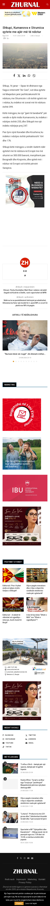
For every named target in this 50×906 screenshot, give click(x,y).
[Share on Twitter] (19, 75)
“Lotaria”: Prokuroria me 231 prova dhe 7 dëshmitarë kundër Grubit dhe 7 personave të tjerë (34, 816)
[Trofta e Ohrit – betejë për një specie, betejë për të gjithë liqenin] (10, 768)
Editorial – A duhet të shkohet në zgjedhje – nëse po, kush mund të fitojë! (12, 619)
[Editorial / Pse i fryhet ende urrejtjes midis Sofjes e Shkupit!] (13, 575)
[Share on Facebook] (14, 75)
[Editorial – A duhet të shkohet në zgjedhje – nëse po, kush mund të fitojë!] (13, 604)
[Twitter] (21, 858)
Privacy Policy (25, 882)
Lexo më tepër (31, 903)
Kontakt (41, 879)
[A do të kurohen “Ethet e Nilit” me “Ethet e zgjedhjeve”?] (37, 604)
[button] (5, 341)
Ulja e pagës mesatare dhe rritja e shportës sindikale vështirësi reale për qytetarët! (33, 800)
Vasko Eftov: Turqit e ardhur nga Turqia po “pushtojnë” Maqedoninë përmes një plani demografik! (33, 784)
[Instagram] (25, 858)
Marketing (32, 879)
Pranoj (19, 903)
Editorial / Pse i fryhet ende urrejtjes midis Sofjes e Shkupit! (12, 588)
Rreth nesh (9, 879)
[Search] (47, 4)
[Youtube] (28, 858)
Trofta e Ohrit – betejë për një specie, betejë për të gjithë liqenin (33, 766)
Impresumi (21, 879)
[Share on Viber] (34, 75)
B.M (25, 271)
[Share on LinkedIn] (24, 75)
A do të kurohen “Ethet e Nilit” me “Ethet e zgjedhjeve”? (36, 617)
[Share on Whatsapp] (29, 75)
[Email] (32, 858)
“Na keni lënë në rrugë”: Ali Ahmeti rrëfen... (25, 354)
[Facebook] (17, 858)
